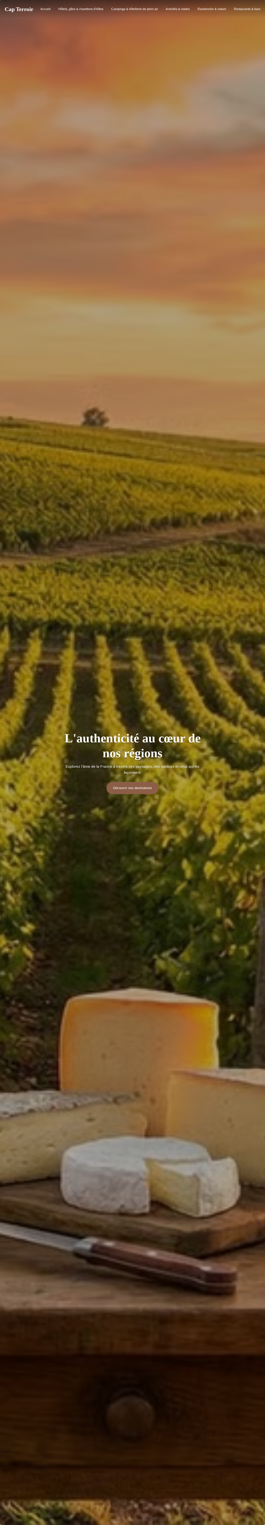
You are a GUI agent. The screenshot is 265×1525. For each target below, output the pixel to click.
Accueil (45, 9)
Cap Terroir (19, 9)
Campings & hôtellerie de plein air (134, 9)
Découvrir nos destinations (132, 788)
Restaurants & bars (247, 9)
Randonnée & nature (211, 9)
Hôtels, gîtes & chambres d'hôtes (80, 9)
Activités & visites (178, 9)
